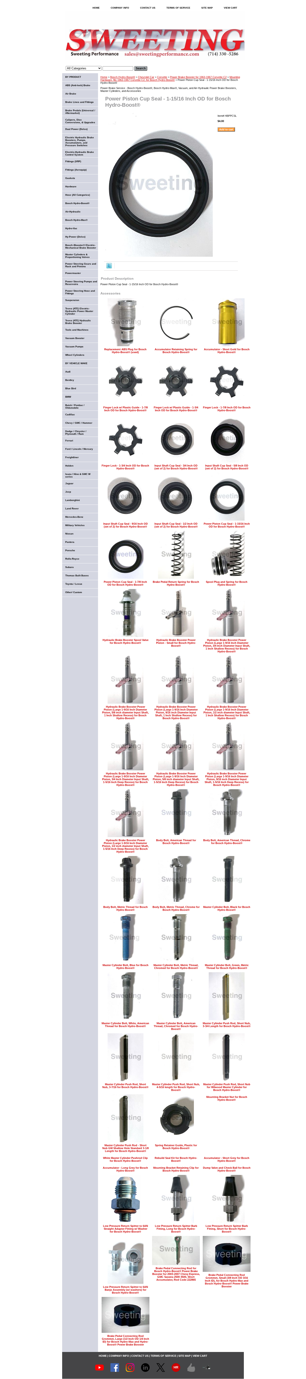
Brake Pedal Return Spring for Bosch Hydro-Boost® (176, 583)
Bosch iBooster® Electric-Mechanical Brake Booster (80, 246)
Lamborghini (72, 500)
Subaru (69, 567)
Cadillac (70, 414)
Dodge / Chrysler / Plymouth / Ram (75, 432)
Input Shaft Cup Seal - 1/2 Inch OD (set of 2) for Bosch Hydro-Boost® (176, 525)
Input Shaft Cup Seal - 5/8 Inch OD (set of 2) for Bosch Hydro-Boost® (226, 467)
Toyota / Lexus (73, 584)
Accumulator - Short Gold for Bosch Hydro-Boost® (227, 351)
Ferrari (69, 440)
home (96, 7)
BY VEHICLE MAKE (76, 363)
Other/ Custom (73, 592)
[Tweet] (109, 267)
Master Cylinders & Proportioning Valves (77, 255)
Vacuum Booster (74, 338)
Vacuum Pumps (74, 346)
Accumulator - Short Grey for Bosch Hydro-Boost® (226, 1159)
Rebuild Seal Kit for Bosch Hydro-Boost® (176, 1159)
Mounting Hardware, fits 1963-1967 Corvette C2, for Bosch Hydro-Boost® (170, 78)
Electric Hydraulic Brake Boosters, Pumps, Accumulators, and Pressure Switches (79, 141)
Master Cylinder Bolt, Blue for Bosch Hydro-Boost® (125, 966)
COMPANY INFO (120, 7)
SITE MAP (207, 7)
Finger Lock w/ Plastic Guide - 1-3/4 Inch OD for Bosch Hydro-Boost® (176, 409)
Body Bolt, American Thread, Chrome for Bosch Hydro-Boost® (226, 842)
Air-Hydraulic (73, 211)
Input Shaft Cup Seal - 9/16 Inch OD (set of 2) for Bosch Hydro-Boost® (125, 525)
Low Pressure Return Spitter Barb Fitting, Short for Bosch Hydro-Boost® (227, 1228)
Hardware (70, 186)
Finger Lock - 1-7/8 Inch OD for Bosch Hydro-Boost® (227, 409)
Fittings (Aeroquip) (76, 169)
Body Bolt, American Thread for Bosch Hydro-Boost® (176, 842)
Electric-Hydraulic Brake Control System (79, 153)
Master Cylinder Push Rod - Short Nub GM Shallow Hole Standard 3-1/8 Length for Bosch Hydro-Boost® (125, 1148)
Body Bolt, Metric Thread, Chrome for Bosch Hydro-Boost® (176, 908)
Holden (69, 465)
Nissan (69, 533)
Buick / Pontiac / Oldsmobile (74, 406)
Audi (68, 371)
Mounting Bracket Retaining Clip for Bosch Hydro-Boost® (176, 1169)
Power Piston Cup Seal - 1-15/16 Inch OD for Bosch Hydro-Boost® (227, 525)
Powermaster (73, 273)
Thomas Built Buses (77, 575)
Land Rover (72, 508)
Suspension (72, 300)
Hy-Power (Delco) (75, 236)
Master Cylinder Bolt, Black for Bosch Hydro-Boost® (226, 908)
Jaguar (69, 483)
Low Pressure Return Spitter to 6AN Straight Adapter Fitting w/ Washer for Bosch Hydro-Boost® (125, 1228)
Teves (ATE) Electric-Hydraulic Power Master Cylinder (79, 311)
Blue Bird (70, 388)
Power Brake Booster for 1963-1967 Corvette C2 (198, 77)
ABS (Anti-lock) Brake (77, 85)
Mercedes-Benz (74, 517)
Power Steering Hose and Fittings (80, 292)
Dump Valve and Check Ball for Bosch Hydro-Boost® (227, 1169)
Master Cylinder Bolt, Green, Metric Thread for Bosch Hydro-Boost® (227, 966)
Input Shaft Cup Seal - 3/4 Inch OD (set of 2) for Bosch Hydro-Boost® (176, 467)
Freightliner (72, 457)
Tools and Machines (76, 329)
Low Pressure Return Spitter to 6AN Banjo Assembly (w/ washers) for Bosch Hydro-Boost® (125, 1289)
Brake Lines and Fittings (79, 102)
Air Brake (70, 93)
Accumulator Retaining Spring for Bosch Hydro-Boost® (176, 351)
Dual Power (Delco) (76, 129)
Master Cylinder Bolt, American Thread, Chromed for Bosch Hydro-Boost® (176, 1026)
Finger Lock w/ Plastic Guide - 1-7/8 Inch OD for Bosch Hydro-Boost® (125, 409)
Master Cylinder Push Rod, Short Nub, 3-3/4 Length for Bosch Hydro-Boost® (227, 1025)
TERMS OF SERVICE (178, 7)
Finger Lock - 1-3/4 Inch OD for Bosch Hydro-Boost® (125, 467)
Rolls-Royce (72, 558)
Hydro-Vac (71, 228)
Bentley (69, 380)
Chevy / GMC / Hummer (78, 423)
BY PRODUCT (73, 77)
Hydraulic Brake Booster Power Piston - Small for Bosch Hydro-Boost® (176, 643)
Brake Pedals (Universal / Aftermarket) (80, 111)
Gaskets (70, 178)
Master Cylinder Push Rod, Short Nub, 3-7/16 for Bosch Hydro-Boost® (125, 1086)
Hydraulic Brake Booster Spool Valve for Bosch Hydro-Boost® (125, 641)
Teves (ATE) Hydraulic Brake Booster (78, 321)
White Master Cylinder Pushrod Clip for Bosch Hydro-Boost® (125, 1159)
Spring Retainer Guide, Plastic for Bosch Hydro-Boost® (176, 1147)
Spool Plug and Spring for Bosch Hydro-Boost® (226, 583)
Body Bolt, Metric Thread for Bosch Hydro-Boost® (125, 908)
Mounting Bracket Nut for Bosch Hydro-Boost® (226, 1098)
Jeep (68, 491)
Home (103, 77)
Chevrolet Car (146, 77)
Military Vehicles (75, 525)
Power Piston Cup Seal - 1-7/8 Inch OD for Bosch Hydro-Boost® (125, 583)
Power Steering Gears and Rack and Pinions (80, 265)
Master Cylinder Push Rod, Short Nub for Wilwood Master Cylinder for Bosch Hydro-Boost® (226, 1087)
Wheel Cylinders (74, 355)
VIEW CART (230, 7)
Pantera (69, 542)
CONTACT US (147, 7)
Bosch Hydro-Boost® (122, 77)
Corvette (162, 77)
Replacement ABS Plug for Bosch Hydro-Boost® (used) (125, 351)
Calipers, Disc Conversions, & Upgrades (80, 121)
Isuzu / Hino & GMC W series (77, 475)
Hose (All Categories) (77, 195)
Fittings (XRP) (73, 161)
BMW (68, 396)
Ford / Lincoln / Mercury (79, 449)
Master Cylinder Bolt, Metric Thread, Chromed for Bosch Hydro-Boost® (175, 966)
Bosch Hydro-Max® (76, 220)
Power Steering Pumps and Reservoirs (81, 282)
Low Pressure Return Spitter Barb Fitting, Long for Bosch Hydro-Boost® (176, 1228)
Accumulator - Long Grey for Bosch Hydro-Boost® (125, 1169)
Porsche (70, 550)
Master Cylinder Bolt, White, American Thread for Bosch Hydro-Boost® (125, 1025)
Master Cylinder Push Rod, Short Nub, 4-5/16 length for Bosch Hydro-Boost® (176, 1087)
